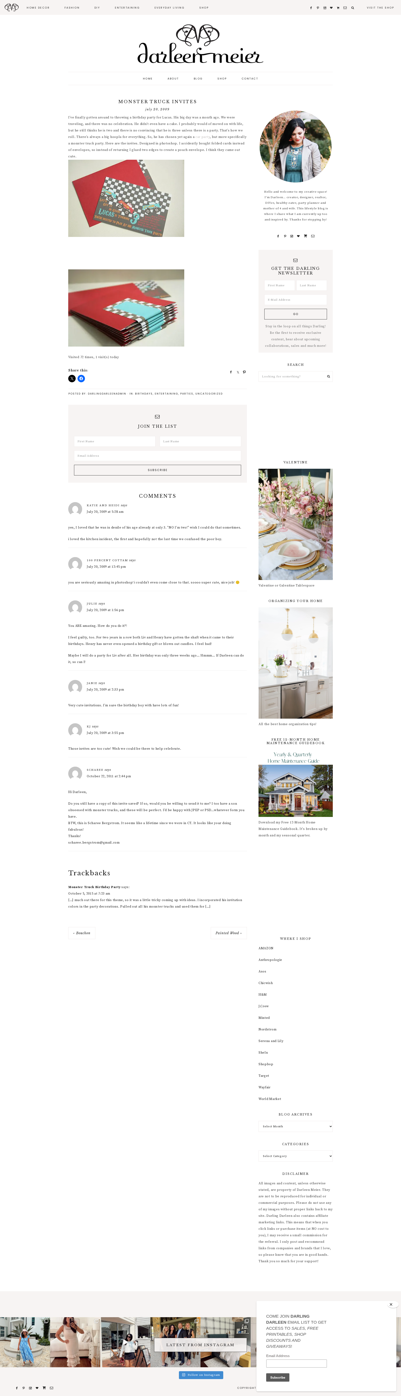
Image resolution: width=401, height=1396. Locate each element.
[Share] (229, 372)
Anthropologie (270, 960)
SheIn (263, 1053)
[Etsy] (305, 236)
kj (89, 726)
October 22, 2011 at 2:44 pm (109, 776)
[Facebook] (278, 236)
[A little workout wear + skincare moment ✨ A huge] (125, 1342)
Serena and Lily (271, 1041)
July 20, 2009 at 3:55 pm (105, 733)
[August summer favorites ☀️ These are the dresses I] (75, 1342)
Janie (92, 683)
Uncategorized (209, 393)
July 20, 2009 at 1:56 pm (105, 610)
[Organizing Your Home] (296, 718)
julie (92, 604)
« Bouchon (82, 933)
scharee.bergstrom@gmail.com (94, 843)
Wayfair (265, 1087)
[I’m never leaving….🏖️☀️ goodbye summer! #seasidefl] (25, 1342)
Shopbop (266, 1064)
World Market (270, 1099)
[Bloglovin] (298, 236)
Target (264, 1076)
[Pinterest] (285, 236)
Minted (264, 1018)
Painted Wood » (229, 933)
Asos (262, 971)
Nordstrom (267, 1029)
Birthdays (144, 393)
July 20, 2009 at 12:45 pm (106, 567)
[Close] (393, 1304)
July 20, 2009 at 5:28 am (105, 512)
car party (202, 137)
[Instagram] (292, 236)
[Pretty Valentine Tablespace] (296, 579)
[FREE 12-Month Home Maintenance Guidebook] (296, 816)
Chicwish (266, 983)
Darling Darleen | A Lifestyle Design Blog (200, 44)
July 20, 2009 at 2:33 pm (105, 690)
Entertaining (166, 393)
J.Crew (264, 1006)
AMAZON (266, 948)
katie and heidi (103, 505)
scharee (95, 770)
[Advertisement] (152, 254)
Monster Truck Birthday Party (94, 887)
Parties (186, 393)
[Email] (313, 236)
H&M (263, 995)
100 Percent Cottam (107, 560)
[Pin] (243, 372)
